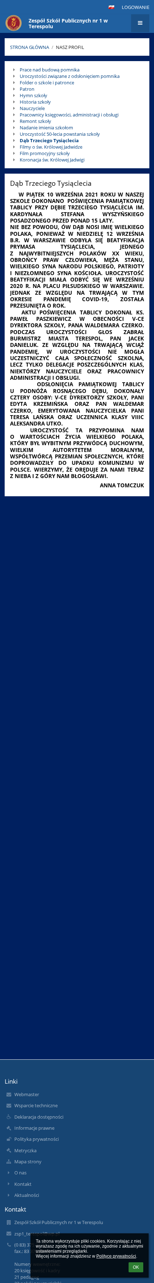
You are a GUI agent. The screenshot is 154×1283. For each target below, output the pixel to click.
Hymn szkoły (33, 95)
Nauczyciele (32, 108)
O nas (20, 1172)
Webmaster (26, 1094)
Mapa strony (28, 1161)
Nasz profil (70, 47)
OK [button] (136, 1267)
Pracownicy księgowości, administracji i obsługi (69, 114)
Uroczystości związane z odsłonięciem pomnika (70, 76)
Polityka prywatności (36, 1139)
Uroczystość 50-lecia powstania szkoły (60, 134)
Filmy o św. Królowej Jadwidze (51, 147)
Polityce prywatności (116, 1256)
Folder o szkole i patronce (47, 82)
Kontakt (23, 1184)
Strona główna (29, 47)
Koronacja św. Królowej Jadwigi (52, 159)
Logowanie (135, 7)
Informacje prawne (34, 1128)
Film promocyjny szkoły (45, 153)
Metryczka (25, 1150)
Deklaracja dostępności (38, 1117)
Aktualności (26, 1195)
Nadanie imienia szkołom (46, 127)
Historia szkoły (35, 102)
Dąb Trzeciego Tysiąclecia (49, 140)
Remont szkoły (35, 121)
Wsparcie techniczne (36, 1105)
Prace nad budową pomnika (50, 69)
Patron (27, 89)
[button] (111, 7)
